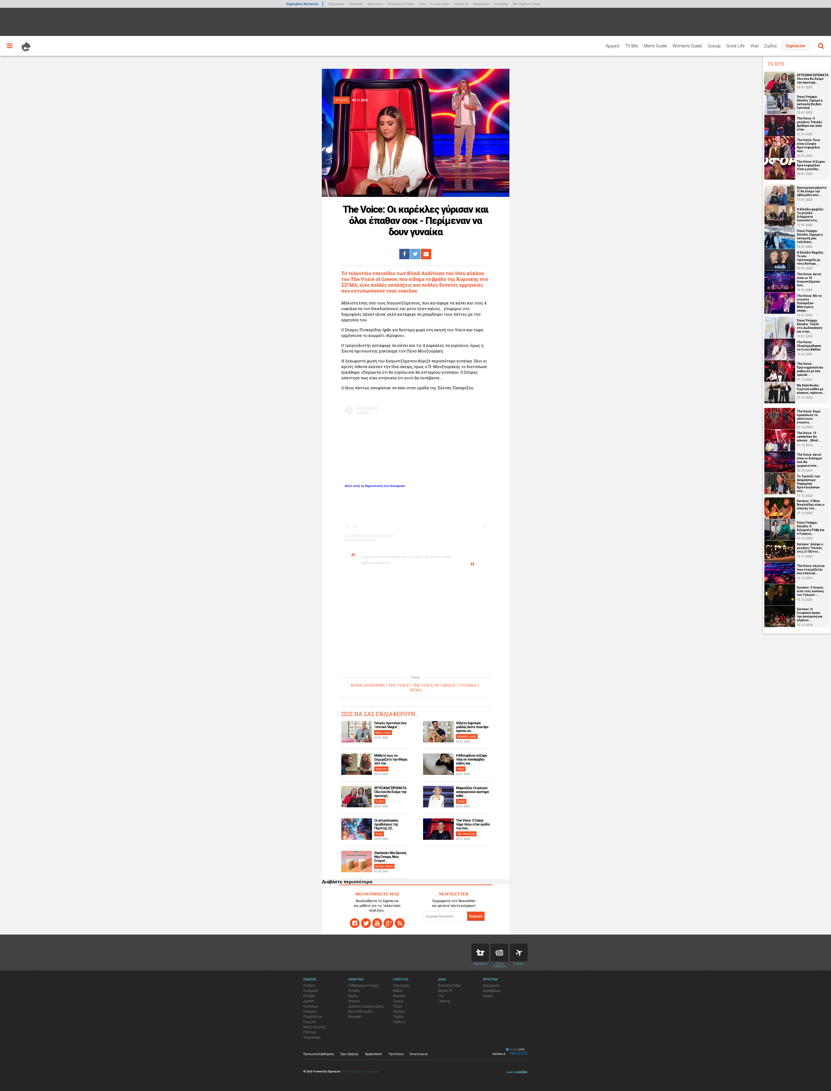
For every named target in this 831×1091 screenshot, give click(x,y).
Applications (373, 1054)
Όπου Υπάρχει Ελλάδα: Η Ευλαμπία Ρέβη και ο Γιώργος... (811, 528)
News (499, 952)
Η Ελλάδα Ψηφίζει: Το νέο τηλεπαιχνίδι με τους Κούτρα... (810, 258)
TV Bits (631, 45)
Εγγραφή (475, 916)
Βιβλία (398, 991)
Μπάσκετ (355, 1017)
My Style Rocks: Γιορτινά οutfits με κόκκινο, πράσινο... (811, 389)
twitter (366, 923)
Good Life (735, 45)
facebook (355, 923)
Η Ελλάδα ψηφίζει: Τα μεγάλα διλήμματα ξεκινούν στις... (810, 215)
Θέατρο (399, 1011)
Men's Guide (655, 45)
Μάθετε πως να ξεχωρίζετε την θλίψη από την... (390, 759)
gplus (388, 923)
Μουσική (399, 996)
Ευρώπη (309, 1022)
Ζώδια (770, 45)
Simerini (355, 4)
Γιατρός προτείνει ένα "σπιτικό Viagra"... (390, 725)
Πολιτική (310, 1032)
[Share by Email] (426, 254)
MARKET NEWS (384, 866)
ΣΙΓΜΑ (416, 690)
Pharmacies (480, 952)
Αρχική (612, 45)
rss (400, 923)
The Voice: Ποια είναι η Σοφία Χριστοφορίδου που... (808, 145)
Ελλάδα (309, 996)
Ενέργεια (310, 1011)
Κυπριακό (310, 991)
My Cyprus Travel (526, 4)
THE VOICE (398, 685)
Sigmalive (336, 4)
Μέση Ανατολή (314, 1027)
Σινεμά (398, 1001)
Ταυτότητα (395, 1054)
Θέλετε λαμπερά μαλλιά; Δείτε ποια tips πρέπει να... (472, 727)
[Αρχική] (26, 44)
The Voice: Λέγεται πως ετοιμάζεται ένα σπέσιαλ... (811, 569)
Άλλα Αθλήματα (360, 1011)
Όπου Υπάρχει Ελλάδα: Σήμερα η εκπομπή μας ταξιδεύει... (810, 236)
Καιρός (488, 996)
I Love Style (439, 4)
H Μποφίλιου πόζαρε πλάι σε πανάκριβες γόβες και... (471, 759)
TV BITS (379, 801)
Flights (519, 952)
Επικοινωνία (419, 1054)
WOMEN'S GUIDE (466, 736)
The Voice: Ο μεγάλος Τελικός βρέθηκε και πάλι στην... (809, 124)
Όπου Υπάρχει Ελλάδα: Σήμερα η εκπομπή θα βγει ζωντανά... (810, 102)
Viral (754, 45)
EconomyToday (449, 985)
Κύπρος (309, 985)
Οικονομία (310, 1006)
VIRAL (460, 769)
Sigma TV (445, 991)
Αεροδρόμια (492, 991)
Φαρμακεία (491, 985)
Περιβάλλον (312, 1017)
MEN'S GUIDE (383, 732)
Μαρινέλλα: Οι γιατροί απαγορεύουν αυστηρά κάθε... (472, 792)
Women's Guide (687, 45)
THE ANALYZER (466, 833)
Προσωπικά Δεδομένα (318, 1054)
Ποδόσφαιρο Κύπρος (363, 985)
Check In (461, 4)
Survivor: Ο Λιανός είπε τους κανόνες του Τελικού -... (810, 591)
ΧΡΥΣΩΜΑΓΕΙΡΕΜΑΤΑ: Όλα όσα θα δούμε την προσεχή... (390, 792)
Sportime (375, 4)
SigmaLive (795, 45)
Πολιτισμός (401, 985)
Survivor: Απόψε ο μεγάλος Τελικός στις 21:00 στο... (810, 547)
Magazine (481, 4)
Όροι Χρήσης (349, 1054)
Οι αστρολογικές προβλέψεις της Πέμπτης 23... (386, 824)
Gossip (714, 45)
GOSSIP (461, 801)
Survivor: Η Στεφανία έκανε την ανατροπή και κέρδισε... (810, 614)
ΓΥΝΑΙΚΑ (468, 685)
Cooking (501, 4)
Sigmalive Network (302, 4)
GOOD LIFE (381, 769)
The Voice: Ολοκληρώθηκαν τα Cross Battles (809, 345)
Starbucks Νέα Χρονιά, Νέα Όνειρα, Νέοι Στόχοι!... (390, 857)
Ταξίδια (398, 1017)
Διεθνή (308, 1001)
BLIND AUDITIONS (368, 685)
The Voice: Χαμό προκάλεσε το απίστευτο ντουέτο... (809, 417)
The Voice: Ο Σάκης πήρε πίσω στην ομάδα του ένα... (473, 824)
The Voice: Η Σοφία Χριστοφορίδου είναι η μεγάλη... (811, 165)
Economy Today (401, 4)
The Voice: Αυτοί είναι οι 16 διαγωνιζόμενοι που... (809, 279)
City (422, 4)
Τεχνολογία (311, 1037)
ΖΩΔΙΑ (379, 833)
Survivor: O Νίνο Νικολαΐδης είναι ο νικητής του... (811, 504)
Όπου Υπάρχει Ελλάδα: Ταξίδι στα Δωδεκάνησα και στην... (809, 326)
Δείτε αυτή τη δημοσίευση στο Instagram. (375, 486)
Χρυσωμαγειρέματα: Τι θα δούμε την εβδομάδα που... (812, 191)
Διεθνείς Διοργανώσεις (366, 1006)
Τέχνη (397, 1006)
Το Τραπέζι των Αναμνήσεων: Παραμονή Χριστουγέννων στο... (808, 484)
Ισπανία (354, 1001)
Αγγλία (353, 996)
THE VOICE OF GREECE (434, 685)
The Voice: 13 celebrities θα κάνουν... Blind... (808, 436)
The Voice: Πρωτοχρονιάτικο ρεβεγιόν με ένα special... (810, 369)
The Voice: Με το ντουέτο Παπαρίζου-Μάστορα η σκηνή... (809, 303)
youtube (377, 923)
